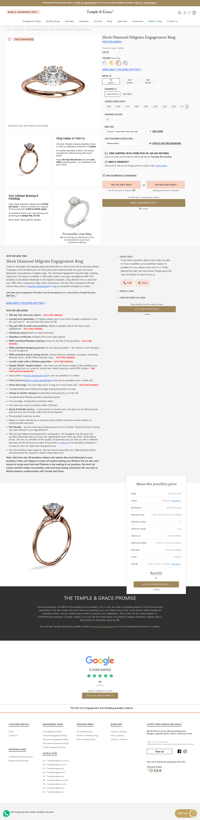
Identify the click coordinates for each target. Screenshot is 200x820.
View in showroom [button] (22, 39)
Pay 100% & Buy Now (165, 185)
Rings (109, 21)
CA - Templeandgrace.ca (53, 768)
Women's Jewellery (119, 731)
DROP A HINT (127, 291)
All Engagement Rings (52, 731)
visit (55, 286)
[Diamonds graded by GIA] (154, 770)
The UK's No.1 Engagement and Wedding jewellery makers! (101, 708)
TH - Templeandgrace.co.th (54, 784)
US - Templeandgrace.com (54, 772)
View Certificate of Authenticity (121, 175)
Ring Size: (109, 127)
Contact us (172, 21)
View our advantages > (146, 2)
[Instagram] (185, 752)
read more (175, 501)
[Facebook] (180, 752)
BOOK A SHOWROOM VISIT (143, 203)
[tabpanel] (53, 82)
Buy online (156, 572)
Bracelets (69, 21)
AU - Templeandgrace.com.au (55, 760)
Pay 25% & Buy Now (121, 185)
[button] (110, 76)
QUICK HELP (126, 256)
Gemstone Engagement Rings (55, 739)
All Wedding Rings (84, 731)
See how (10, 295)
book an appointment (85, 2)
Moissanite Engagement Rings (56, 743)
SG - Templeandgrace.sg (53, 776)
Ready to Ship (155, 21)
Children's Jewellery (119, 739)
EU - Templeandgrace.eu (53, 792)
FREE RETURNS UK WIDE (132, 297)
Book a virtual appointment (38, 380)
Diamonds (122, 21)
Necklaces (84, 21)
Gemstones (137, 21)
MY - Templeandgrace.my (53, 788)
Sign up (159, 751)
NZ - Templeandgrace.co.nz (54, 764)
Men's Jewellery (117, 735)
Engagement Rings (32, 21)
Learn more (161, 165)
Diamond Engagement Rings (55, 735)
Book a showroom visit (22, 12)
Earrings (98, 21)
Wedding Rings (53, 21)
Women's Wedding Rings (87, 735)
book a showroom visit (36, 375)
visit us (64, 442)
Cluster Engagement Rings (54, 747)
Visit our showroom (146, 309)
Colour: (111, 58)
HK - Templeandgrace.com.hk (55, 780)
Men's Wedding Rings (86, 739)
